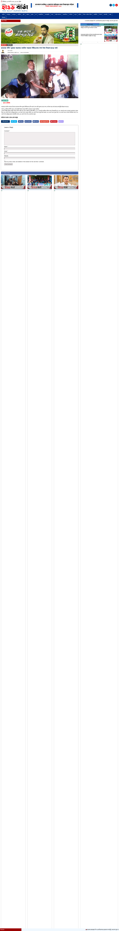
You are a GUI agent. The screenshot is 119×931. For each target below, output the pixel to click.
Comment (7, 131)
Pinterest (54, 121)
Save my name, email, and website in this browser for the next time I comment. (24, 161)
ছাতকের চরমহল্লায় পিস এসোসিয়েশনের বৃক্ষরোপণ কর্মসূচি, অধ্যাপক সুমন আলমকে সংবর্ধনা (85, 21)
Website (6, 156)
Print (61, 121)
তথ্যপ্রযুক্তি (47, 14)
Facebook (5, 121)
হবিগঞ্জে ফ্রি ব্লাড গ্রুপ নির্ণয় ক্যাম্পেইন (37, 187)
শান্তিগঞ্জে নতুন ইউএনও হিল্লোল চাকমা (64, 187)
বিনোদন (3, 17)
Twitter (14, 121)
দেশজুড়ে (8, 14)
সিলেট (100, 14)
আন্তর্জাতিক (40, 14)
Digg (21, 121)
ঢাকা (52, 14)
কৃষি (23, 14)
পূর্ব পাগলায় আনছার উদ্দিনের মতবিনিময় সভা (13, 187)
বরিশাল (70, 14)
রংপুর (75, 14)
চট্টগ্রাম (27, 14)
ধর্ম (35, 14)
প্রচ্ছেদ (4, 45)
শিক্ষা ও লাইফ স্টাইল (87, 14)
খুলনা (32, 14)
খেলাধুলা (14, 14)
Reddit (36, 121)
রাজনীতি (95, 14)
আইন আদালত (58, 14)
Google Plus (45, 121)
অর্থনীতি (19, 14)
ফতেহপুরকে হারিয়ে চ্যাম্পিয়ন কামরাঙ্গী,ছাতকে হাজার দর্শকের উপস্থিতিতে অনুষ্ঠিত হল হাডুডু (91, 35)
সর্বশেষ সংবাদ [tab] (90, 24)
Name (6, 146)
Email (6, 151)
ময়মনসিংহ (65, 14)
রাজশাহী (105, 14)
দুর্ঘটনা (80, 14)
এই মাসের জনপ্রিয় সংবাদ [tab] (109, 24)
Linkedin (28, 121)
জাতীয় (3, 14)
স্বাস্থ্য (110, 14)
